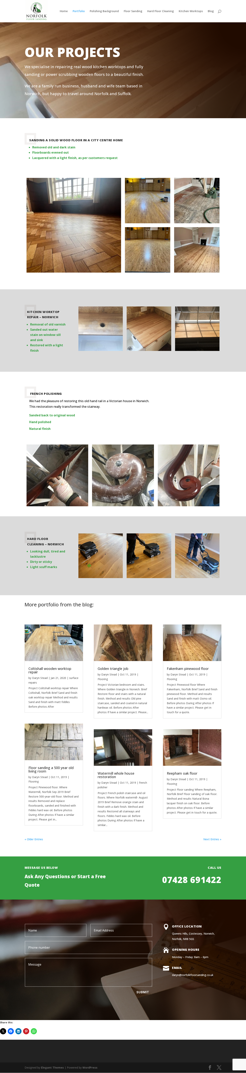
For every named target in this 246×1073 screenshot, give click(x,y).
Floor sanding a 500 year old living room (51, 769)
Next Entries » (212, 839)
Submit (142, 992)
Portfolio (79, 11)
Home (64, 11)
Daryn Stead (40, 678)
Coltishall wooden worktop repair (49, 670)
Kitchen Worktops (191, 11)
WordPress (89, 1067)
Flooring (33, 781)
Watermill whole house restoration (116, 775)
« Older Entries (34, 839)
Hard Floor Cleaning (160, 11)
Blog (211, 11)
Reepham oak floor (182, 773)
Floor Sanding (133, 11)
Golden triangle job (113, 668)
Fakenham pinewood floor (188, 668)
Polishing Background (104, 11)
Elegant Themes (52, 1067)
